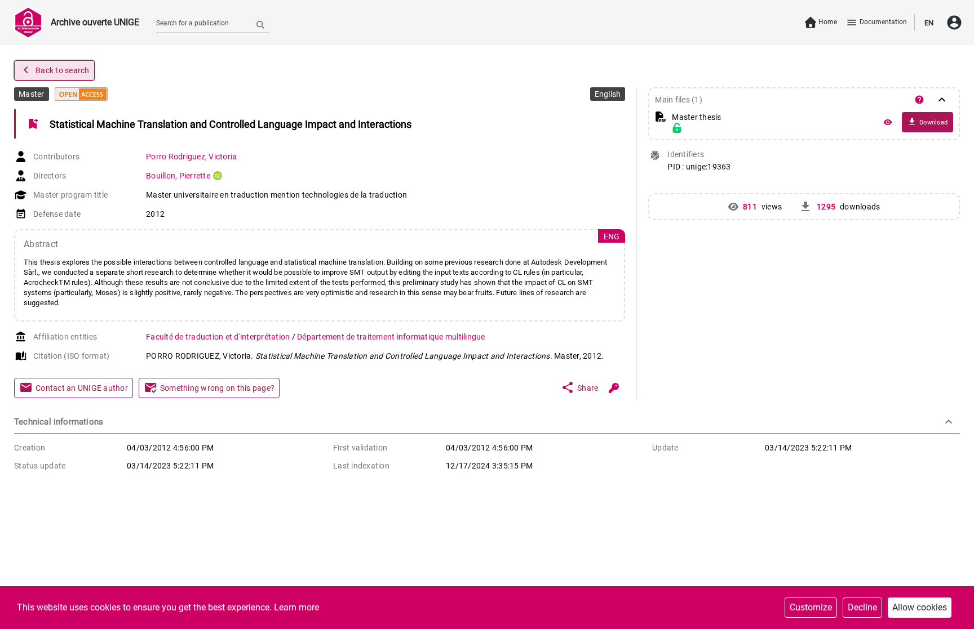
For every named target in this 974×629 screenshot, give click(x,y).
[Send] (260, 24)
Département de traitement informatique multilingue (391, 336)
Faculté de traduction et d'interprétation (219, 336)
